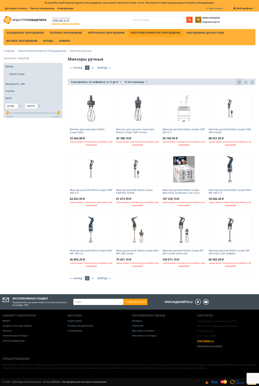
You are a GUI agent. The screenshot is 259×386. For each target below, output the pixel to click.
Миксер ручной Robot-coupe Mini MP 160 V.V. (230, 192)
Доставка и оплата (16, 8)
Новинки (64, 41)
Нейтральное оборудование (106, 32)
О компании (74, 330)
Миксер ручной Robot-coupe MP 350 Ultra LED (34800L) (229, 252)
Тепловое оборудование (66, 32)
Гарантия (137, 325)
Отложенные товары (15, 335)
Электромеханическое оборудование (156, 32)
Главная (9, 50)
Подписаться (135, 302)
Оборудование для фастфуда (205, 32)
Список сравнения (14, 340)
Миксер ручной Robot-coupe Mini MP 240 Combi (137, 252)
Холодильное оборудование (25, 32)
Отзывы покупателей (80, 325)
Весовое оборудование (22, 41)
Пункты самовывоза (42, 8)
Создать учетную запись (17, 325)
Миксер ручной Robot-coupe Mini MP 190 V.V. (91, 252)
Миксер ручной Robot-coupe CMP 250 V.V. (183, 131)
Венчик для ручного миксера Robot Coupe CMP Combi (135, 131)
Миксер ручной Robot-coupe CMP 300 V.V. (91, 192)
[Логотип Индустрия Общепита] (25, 19)
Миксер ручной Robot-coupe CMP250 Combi (134, 192)
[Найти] (189, 20)
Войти (6, 320)
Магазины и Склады (144, 335)
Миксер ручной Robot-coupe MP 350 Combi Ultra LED (183, 252)
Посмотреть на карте (209, 345)
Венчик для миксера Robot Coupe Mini (87, 131)
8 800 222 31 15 (61, 20)
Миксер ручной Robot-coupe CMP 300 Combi (230, 131)
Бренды (48, 41)
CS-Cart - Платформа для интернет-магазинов (79, 381)
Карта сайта (74, 320)
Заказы (7, 330)
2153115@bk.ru (205, 341)
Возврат (137, 320)
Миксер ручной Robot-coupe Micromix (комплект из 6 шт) (181, 192)
